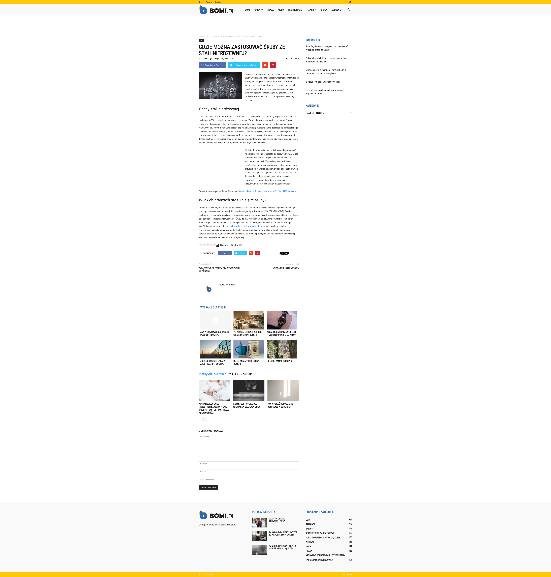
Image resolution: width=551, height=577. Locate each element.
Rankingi (310, 524)
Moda (281, 9)
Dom (247, 9)
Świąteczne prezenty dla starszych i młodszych (219, 270)
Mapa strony (347, 574)
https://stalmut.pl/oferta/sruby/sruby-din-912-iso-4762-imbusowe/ (268, 191)
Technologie (295, 9)
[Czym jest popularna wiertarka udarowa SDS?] (248, 390)
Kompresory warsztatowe (320, 533)
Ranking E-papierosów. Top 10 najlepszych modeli (283, 533)
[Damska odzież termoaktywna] (259, 522)
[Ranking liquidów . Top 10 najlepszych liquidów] (259, 550)
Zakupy (312, 9)
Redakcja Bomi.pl (211, 58)
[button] (348, 9)
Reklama (209, 2)
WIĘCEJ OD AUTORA (240, 374)
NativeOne (248, 369)
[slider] (207, 245)
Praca (270, 9)
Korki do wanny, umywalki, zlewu (323, 537)
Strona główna (204, 36)
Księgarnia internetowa (286, 268)
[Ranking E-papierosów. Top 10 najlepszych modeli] (259, 536)
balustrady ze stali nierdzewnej (244, 226)
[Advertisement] (275, 25)
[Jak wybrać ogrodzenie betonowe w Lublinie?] (283, 390)
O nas (201, 2)
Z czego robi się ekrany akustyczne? (323, 81)
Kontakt (218, 2)
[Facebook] (345, 2)
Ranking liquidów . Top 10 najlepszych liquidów (282, 547)
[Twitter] (350, 2)
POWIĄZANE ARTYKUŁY (212, 374)
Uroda (324, 9)
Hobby (257, 9)
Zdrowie (336, 9)
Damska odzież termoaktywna (277, 519)
